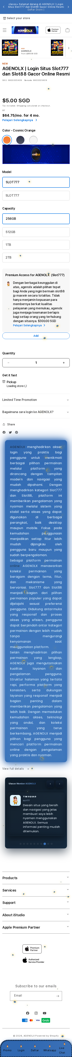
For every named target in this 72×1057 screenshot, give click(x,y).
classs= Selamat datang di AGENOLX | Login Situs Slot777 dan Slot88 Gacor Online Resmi (36, 7)
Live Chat (62, 1050)
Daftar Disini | (36, 9)
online (15, 566)
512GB (10, 232)
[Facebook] (5, 433)
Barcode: (28, 80)
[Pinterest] (17, 433)
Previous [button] (4, 7)
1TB (8, 245)
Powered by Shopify (47, 1036)
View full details (13, 768)
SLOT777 (12, 182)
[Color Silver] (33, 140)
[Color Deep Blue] (20, 140)
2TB (9, 257)
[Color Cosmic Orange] (7, 140)
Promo (7, 1050)
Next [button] (68, 7)
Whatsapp (49, 1050)
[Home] (25, 30)
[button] (4, 30)
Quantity (8, 353)
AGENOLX (17, 447)
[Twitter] (11, 433)
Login (21, 1050)
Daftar (35, 1050)
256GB (11, 219)
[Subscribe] (57, 996)
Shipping (21, 105)
